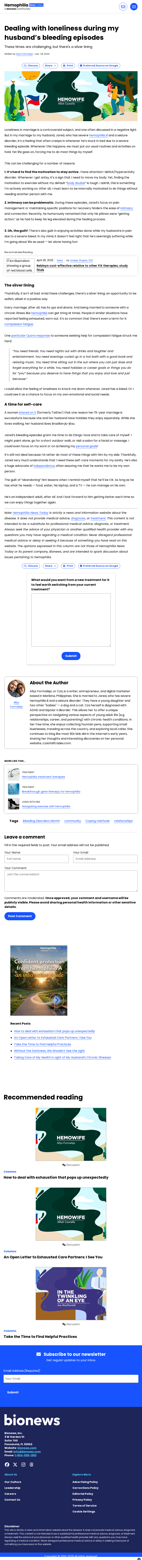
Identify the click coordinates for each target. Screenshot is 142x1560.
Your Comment (15, 868)
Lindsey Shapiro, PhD (81, 260)
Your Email (80, 852)
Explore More (81, 1474)
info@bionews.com (27, 1451)
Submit (71, 656)
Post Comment (20, 916)
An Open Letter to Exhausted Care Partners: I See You (53, 1037)
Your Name (12, 852)
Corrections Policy (85, 1488)
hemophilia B (98, 135)
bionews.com (27, 1448)
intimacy (126, 208)
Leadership (12, 1488)
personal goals (86, 446)
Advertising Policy (85, 1482)
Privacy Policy (82, 1500)
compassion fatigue (18, 324)
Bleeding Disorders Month (41, 821)
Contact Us (12, 1500)
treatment (98, 518)
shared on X (27, 412)
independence (44, 466)
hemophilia (39, 313)
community (72, 821)
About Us (10, 1474)
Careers (10, 1494)
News (60, 260)
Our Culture (12, 1482)
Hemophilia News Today (30, 513)
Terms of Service (84, 1505)
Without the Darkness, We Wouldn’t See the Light (49, 1051)
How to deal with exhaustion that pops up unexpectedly (54, 1031)
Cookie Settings (83, 1511)
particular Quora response (30, 335)
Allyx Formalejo (24, 53)
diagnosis (78, 518)
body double (76, 183)
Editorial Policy (82, 1494)
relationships (123, 821)
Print (69, 65)
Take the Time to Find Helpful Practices (42, 1044)
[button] (123, 7)
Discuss (32, 65)
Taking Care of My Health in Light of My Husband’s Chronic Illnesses (62, 1057)
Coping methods (97, 821)
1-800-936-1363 (25, 1455)
